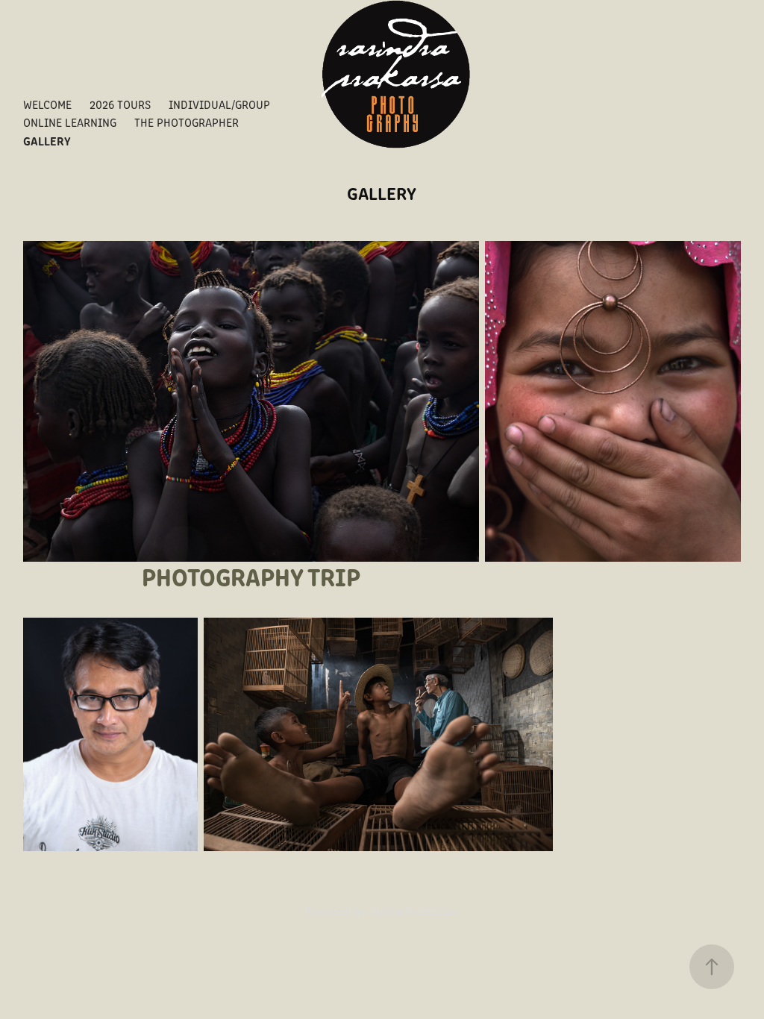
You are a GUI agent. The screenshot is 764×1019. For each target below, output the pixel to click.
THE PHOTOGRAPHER (186, 122)
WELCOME (47, 104)
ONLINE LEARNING (69, 122)
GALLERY (47, 140)
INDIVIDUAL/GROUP (219, 104)
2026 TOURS (120, 104)
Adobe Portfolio (414, 910)
